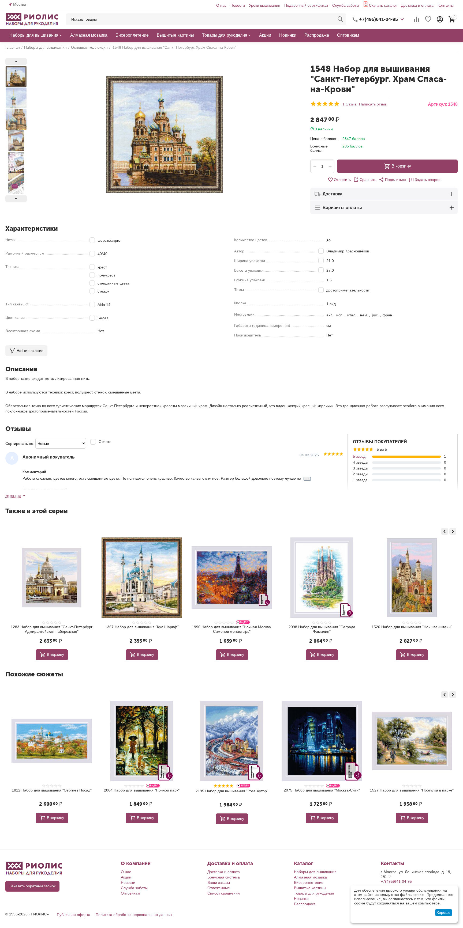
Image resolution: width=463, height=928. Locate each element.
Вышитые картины (310, 888)
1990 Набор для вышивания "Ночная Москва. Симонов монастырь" (142, 629)
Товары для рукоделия (314, 893)
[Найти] (340, 19)
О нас (221, 5)
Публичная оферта (73, 914)
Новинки (301, 898)
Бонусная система (223, 877)
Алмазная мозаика (310, 877)
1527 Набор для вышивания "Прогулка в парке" (322, 790)
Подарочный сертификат (306, 5)
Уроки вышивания (264, 5)
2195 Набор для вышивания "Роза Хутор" (142, 791)
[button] (392, 179)
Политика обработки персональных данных (134, 914)
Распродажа (305, 904)
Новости (237, 5)
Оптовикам (130, 893)
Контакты (446, 5)
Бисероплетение (308, 882)
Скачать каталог (383, 5)
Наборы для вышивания (315, 872)
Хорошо (443, 912)
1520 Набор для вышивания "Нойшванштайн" (322, 627)
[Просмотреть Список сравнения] (416, 19)
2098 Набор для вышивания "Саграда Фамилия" (232, 629)
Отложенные (218, 888)
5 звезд (359, 456)
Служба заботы (345, 5)
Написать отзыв (373, 104)
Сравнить (368, 179)
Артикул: (437, 104)
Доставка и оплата (417, 5)
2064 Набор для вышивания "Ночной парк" (51, 790)
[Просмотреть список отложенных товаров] (428, 19)
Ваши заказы (218, 882)
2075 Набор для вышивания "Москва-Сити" (232, 790)
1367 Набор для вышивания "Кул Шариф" (52, 627)
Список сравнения (223, 893)
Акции (126, 877)
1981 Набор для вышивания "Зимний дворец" (412, 627)
